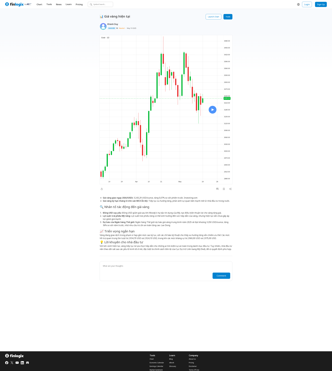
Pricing (79, 4)
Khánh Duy (112, 24)
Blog (171, 359)
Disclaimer (193, 366)
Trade (228, 16)
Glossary (172, 366)
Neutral (122, 28)
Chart (39, 4)
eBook (171, 363)
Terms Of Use (194, 370)
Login (307, 4)
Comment (221, 275)
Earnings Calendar (156, 366)
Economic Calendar (157, 363)
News (59, 4)
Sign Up (321, 4)
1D (117, 28)
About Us (192, 359)
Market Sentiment (156, 370)
